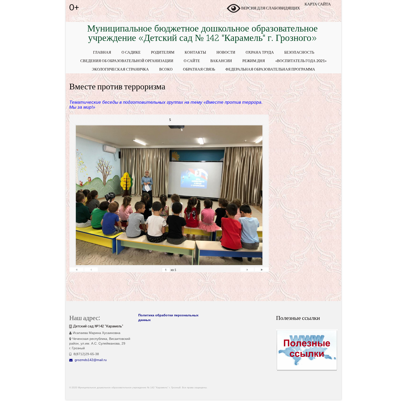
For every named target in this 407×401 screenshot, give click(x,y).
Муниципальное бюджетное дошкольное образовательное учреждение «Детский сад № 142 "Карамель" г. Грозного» (202, 34)
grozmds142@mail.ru (90, 360)
